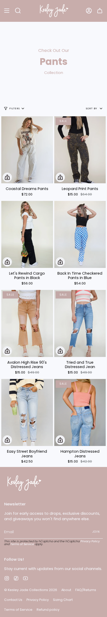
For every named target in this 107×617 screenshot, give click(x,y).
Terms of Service (22, 544)
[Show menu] (7, 11)
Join (96, 532)
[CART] (100, 11)
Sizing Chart (63, 600)
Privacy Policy (90, 541)
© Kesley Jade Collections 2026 (30, 590)
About (66, 590)
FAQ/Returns (85, 590)
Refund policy (48, 609)
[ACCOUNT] (89, 11)
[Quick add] (7, 177)
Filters (14, 108)
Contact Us (13, 600)
